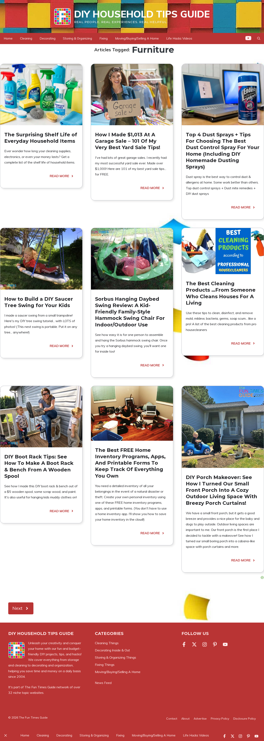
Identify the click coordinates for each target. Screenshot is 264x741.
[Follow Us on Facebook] (185, 644)
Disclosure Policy (244, 718)
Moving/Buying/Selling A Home (137, 38)
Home (8, 38)
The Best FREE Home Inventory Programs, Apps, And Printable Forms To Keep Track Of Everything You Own (130, 463)
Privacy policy (220, 718)
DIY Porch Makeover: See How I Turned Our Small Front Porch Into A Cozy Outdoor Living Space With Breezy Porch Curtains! (221, 490)
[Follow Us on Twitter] (194, 644)
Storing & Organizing (77, 38)
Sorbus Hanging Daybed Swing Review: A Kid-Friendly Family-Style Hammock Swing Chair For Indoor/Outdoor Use (130, 312)
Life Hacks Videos (179, 38)
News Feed (103, 683)
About (185, 718)
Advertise (200, 718)
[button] (258, 38)
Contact (171, 718)
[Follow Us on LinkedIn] (215, 644)
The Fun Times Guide (40, 687)
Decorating (47, 38)
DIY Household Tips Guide (142, 14)
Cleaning (26, 38)
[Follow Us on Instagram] (204, 644)
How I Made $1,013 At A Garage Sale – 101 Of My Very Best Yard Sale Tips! (127, 141)
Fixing (103, 38)
